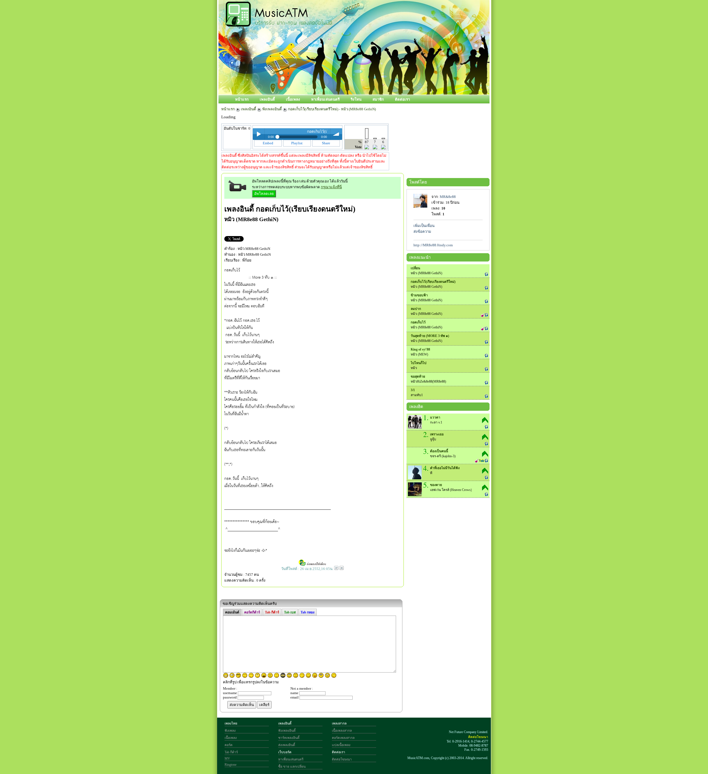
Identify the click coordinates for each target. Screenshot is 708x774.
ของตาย (436, 485)
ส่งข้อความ (422, 231)
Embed (268, 143)
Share (326, 143)
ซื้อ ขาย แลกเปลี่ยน (292, 766)
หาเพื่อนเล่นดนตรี (325, 99)
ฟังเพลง (230, 731)
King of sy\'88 (420, 349)
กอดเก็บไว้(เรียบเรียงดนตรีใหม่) (305, 209)
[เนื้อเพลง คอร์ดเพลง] (279, 23)
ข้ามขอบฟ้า (419, 295)
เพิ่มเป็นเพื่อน (423, 226)
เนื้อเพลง (293, 99)
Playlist (297, 143)
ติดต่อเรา (402, 99)
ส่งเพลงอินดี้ (286, 745)
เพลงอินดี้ (267, 99)
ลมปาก (416, 309)
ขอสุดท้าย (418, 376)
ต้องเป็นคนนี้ (439, 451)
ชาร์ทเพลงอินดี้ (289, 738)
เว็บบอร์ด (284, 752)
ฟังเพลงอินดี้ (272, 109)
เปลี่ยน (415, 268)
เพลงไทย (231, 723)
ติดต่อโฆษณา (342, 759)
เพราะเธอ (437, 434)
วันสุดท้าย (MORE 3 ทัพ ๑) (430, 336)
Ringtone (230, 765)
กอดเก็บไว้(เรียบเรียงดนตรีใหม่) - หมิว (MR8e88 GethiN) (332, 109)
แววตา (435, 417)
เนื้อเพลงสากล (342, 731)
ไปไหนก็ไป (418, 363)
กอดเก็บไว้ (418, 322)
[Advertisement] (378, 76)
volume (336, 134)
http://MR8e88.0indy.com (433, 245)
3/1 (413, 390)
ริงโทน (356, 99)
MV (227, 758)
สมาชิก (378, 99)
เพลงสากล (339, 723)
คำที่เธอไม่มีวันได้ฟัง (445, 468)
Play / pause (258, 134)
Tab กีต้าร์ (231, 752)
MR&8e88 (448, 197)
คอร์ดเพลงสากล (343, 738)
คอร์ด (229, 745)
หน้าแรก (242, 99)
